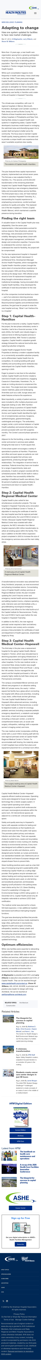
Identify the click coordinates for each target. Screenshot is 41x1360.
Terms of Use (9, 1319)
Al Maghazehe (17, 39)
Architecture (23, 1002)
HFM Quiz (20, 1141)
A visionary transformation (23, 1050)
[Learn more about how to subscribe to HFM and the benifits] (20, 1228)
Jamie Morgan (32, 1080)
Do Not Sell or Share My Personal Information (19, 1316)
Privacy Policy (19, 1314)
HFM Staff (31, 1055)
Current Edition (20, 1130)
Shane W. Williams (8, 41)
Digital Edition (20, 1103)
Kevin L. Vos (29, 1031)
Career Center (20, 1208)
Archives (21, 1136)
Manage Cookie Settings (24, 1319)
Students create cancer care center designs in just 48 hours (27, 1074)
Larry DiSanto (28, 39)
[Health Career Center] (20, 1198)
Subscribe (20, 1244)
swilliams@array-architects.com (14, 994)
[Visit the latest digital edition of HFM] (20, 1116)
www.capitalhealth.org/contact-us (14, 983)
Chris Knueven (26, 1029)
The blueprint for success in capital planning (24, 1020)
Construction (10, 1005)
